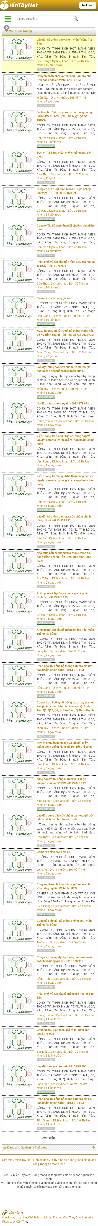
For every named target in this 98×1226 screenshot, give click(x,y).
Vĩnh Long (43, 461)
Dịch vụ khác (60, 61)
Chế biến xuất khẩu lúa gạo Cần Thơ (51, 1217)
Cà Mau (41, 210)
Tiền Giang (43, 1120)
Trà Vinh (42, 942)
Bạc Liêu (42, 1051)
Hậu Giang (43, 316)
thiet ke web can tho (14, 1217)
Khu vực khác (45, 421)
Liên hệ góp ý (41, 1160)
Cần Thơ (42, 174)
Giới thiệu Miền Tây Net (16, 1160)
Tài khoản (88, 5)
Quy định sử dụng (63, 1160)
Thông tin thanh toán (52, 1164)
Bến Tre (41, 138)
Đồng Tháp (44, 352)
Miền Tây (42, 97)
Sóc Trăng (43, 61)
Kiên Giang (44, 801)
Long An (42, 651)
